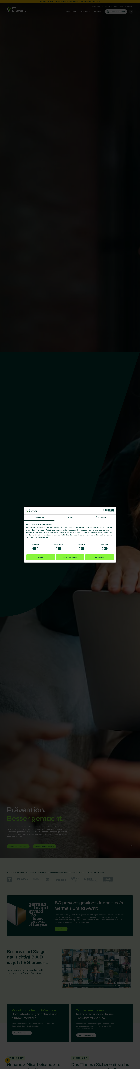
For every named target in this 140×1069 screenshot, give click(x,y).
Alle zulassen (99, 557)
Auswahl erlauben (70, 557)
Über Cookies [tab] (101, 517)
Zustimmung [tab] (39, 517)
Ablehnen (40, 557)
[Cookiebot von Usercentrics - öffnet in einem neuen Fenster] (105, 510)
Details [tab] (70, 517)
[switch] (58, 548)
